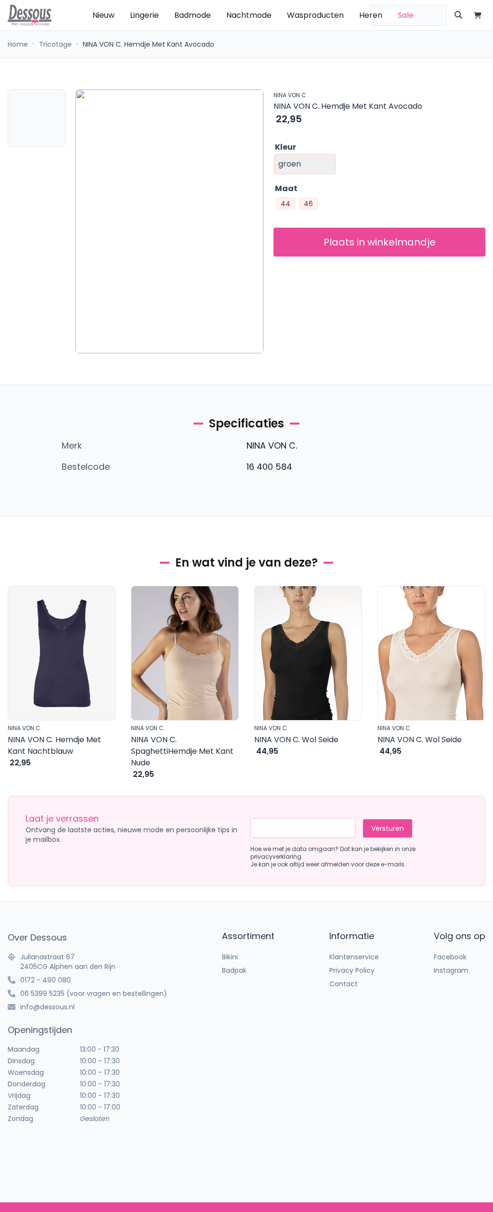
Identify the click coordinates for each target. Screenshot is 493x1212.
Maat (286, 188)
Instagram (451, 970)
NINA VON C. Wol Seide (296, 739)
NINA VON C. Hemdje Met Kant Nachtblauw (54, 745)
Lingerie (144, 15)
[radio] (285, 203)
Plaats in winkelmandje (380, 242)
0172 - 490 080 (45, 980)
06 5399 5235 (42, 993)
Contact (343, 984)
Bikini (230, 957)
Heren (370, 15)
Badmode (192, 15)
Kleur (285, 147)
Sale (406, 15)
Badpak (234, 970)
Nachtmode (249, 15)
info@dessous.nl (47, 1007)
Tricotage (55, 44)
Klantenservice (354, 957)
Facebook (450, 957)
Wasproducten (315, 15)
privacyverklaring (275, 856)
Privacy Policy (352, 970)
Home (18, 44)
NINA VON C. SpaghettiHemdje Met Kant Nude (182, 751)
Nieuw (103, 15)
